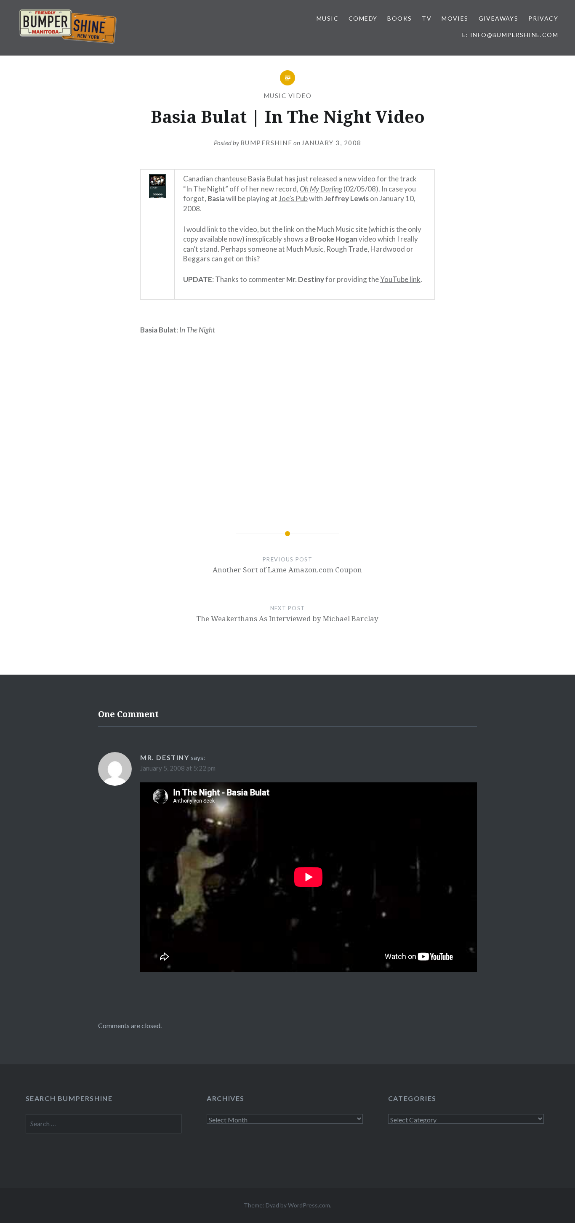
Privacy (543, 18)
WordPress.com (309, 1205)
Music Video (288, 95)
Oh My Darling (321, 188)
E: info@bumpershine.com (510, 34)
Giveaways (499, 18)
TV (426, 18)
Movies (455, 18)
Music (327, 18)
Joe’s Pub (293, 198)
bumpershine (266, 142)
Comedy (363, 18)
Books (399, 18)
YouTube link (400, 279)
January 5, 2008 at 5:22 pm (178, 768)
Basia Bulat (265, 178)
